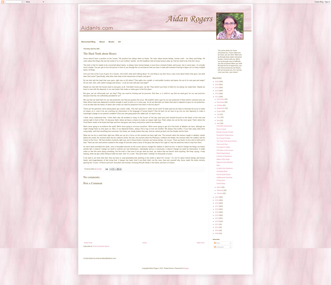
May (218, 120)
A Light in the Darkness (225, 168)
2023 (217, 91)
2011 (217, 224)
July (218, 114)
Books (111, 42)
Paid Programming (223, 153)
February (220, 190)
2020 (217, 197)
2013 (217, 218)
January (220, 193)
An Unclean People (223, 138)
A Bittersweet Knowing (224, 177)
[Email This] (110, 169)
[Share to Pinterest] (120, 169)
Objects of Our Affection (225, 162)
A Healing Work (222, 171)
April (218, 123)
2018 (217, 203)
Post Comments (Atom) (101, 246)
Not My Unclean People (225, 132)
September (221, 108)
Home (144, 243)
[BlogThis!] (113, 169)
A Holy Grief (221, 180)
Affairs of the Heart (223, 159)
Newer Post (88, 243)
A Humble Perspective (224, 126)
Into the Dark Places (224, 174)
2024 (217, 87)
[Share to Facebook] (118, 169)
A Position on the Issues (225, 150)
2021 (217, 97)
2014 (217, 215)
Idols (218, 165)
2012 (217, 221)
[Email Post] (106, 169)
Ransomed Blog (88, 42)
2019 (217, 200)
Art (119, 42)
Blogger (186, 268)
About (102, 42)
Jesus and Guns (222, 144)
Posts (218, 243)
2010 (217, 227)
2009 (217, 230)
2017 (217, 206)
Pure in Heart (221, 129)
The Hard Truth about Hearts (227, 141)
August (219, 111)
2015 (217, 212)
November (221, 102)
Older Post (200, 243)
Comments (220, 247)
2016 (217, 209)
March (219, 187)
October (220, 105)
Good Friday (221, 183)
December (221, 99)
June (219, 117)
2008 (217, 233)
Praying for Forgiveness (225, 135)
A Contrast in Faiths (223, 147)
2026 (217, 81)
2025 (217, 84)
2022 (217, 93)
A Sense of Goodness (224, 156)
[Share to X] (115, 169)
